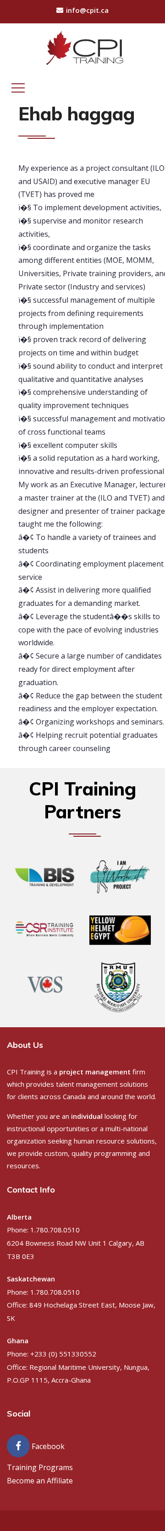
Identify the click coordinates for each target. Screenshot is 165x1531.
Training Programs (40, 1467)
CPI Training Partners (82, 800)
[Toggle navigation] (18, 88)
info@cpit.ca (87, 10)
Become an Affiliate (40, 1481)
